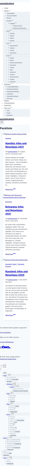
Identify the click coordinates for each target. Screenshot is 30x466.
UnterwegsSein (9, 103)
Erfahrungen (9, 98)
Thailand (12, 50)
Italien (11, 69)
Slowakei (12, 79)
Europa (8, 414)
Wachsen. (6, 438)
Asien (8, 404)
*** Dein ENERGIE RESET (12, 86)
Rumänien (12, 74)
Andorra (12, 60)
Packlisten (13, 387)
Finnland (12, 67)
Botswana (12, 33)
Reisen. (5, 375)
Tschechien (12, 81)
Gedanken (7, 105)
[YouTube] (6, 348)
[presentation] (16, 134)
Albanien (12, 57)
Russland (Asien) (14, 45)
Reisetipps (9, 384)
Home (6, 8)
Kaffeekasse (9, 115)
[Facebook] (3, 348)
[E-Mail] (9, 348)
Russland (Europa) (14, 76)
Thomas (8, 112)
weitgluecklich (12, 151)
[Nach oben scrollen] (1, 366)
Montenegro (13, 72)
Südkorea (12, 48)
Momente (9, 18)
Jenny (8, 110)
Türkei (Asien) (13, 52)
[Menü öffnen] (2, 122)
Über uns (5, 458)
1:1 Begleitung (10, 93)
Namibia (12, 38)
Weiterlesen (10, 189)
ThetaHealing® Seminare (12, 96)
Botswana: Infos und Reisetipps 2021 (14, 210)
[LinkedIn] (8, 348)
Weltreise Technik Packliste (19, 28)
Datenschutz (12, 359)
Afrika (8, 393)
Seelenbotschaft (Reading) (13, 91)
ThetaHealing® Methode (12, 89)
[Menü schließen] (0, 369)
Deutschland (13, 65)
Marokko (12, 35)
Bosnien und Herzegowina (16, 62)
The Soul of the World (12, 15)
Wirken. (6, 101)
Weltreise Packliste (17, 25)
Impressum (3, 359)
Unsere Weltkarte (11, 13)
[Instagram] (1, 348)
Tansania (12, 40)
